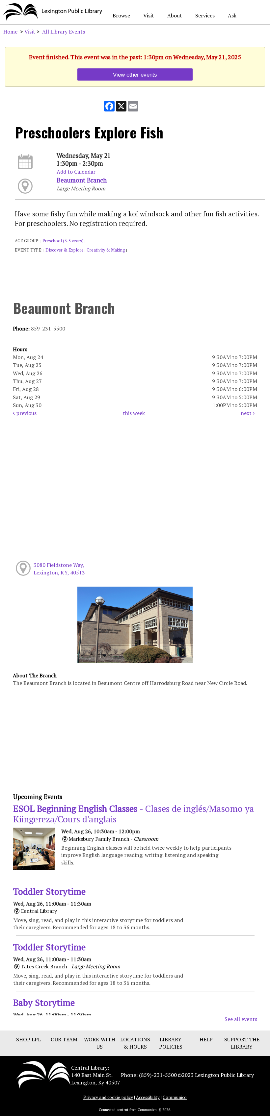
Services (205, 15)
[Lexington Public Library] (43, 1074)
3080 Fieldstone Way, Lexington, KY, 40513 (59, 568)
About (174, 15)
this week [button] (134, 413)
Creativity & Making (106, 250)
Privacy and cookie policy (108, 1097)
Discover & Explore (64, 250)
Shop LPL (28, 1039)
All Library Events (63, 31)
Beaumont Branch (82, 180)
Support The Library (241, 1043)
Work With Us (99, 1043)
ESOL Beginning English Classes (133, 814)
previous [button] (26, 413)
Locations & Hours (135, 1043)
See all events (241, 1019)
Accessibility (148, 1097)
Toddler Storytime (49, 891)
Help (206, 1039)
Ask (232, 15)
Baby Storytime (44, 1002)
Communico (175, 1097)
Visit (148, 15)
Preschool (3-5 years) (63, 241)
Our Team (64, 1039)
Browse (121, 15)
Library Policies (170, 1043)
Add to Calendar (76, 171)
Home (10, 31)
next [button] (247, 413)
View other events (135, 74)
